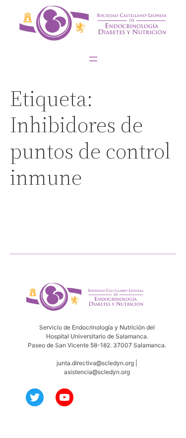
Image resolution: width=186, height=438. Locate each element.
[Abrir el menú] (93, 59)
